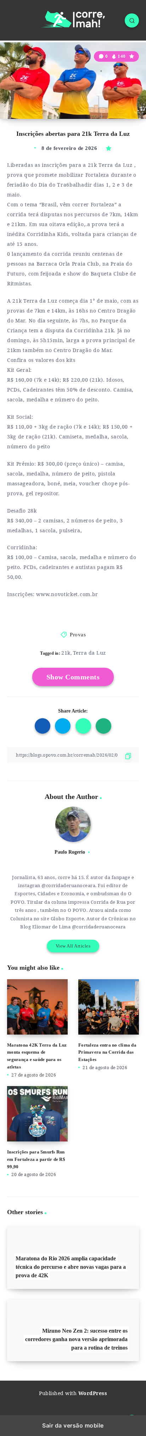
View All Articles (73, 946)
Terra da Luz (89, 652)
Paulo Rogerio (70, 852)
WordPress (92, 1393)
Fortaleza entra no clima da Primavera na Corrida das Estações (107, 1052)
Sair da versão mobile (73, 1425)
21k (66, 652)
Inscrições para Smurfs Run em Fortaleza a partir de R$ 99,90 (36, 1159)
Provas (78, 634)
